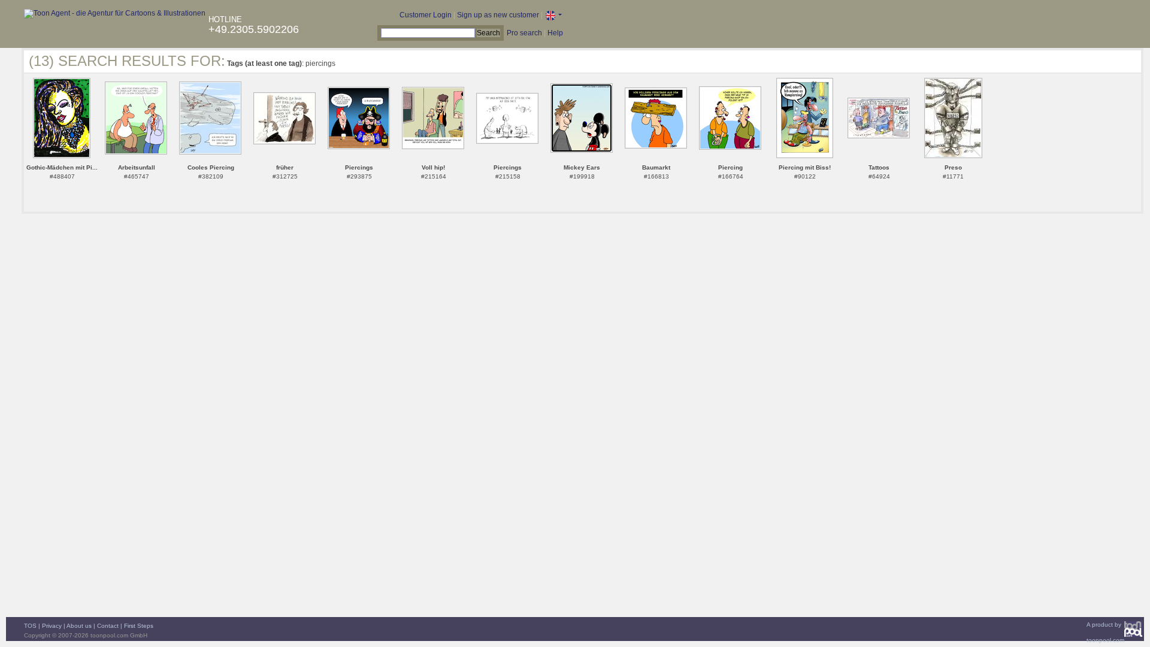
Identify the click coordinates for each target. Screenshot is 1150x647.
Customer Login (426, 15)
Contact (108, 625)
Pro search (524, 33)
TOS (30, 625)
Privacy (52, 625)
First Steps (138, 625)
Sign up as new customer (498, 15)
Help (555, 33)
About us (79, 625)
